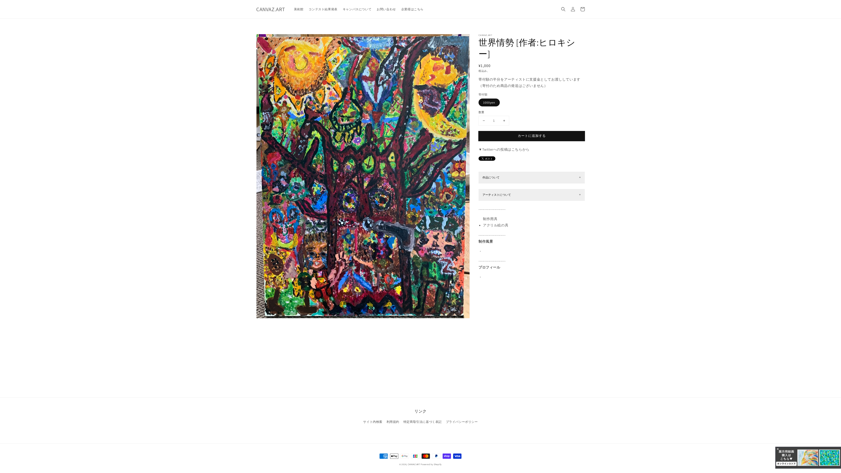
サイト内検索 (372, 422)
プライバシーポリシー (462, 422)
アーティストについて (496, 194)
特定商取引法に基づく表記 (422, 422)
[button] (563, 9)
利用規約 (393, 422)
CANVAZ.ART (414, 464)
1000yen (489, 102)
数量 (481, 112)
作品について (491, 177)
